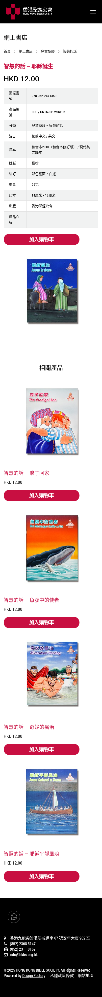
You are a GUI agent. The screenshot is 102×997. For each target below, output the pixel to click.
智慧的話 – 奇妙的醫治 (29, 727)
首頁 (7, 51)
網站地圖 (86, 975)
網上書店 (26, 51)
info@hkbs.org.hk (24, 954)
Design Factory (33, 975)
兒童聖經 (48, 51)
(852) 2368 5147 (23, 943)
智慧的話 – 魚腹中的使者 (31, 600)
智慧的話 (70, 51)
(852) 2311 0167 (23, 949)
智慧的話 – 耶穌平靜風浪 (31, 854)
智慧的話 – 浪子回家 (26, 473)
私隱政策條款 (62, 975)
